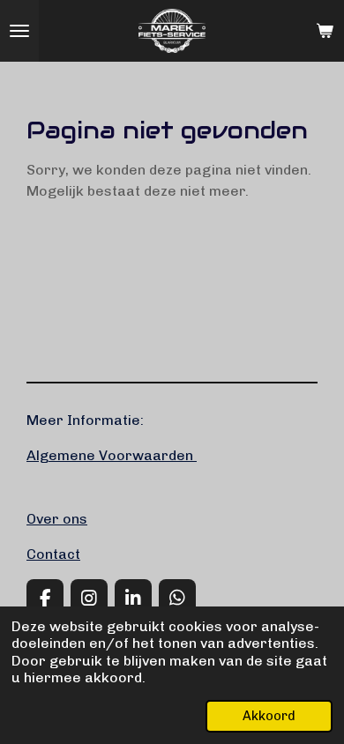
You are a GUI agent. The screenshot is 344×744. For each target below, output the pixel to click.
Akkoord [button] (269, 716)
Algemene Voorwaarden (111, 455)
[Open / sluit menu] (19, 31)
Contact (53, 554)
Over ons (56, 518)
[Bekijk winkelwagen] (324, 31)
